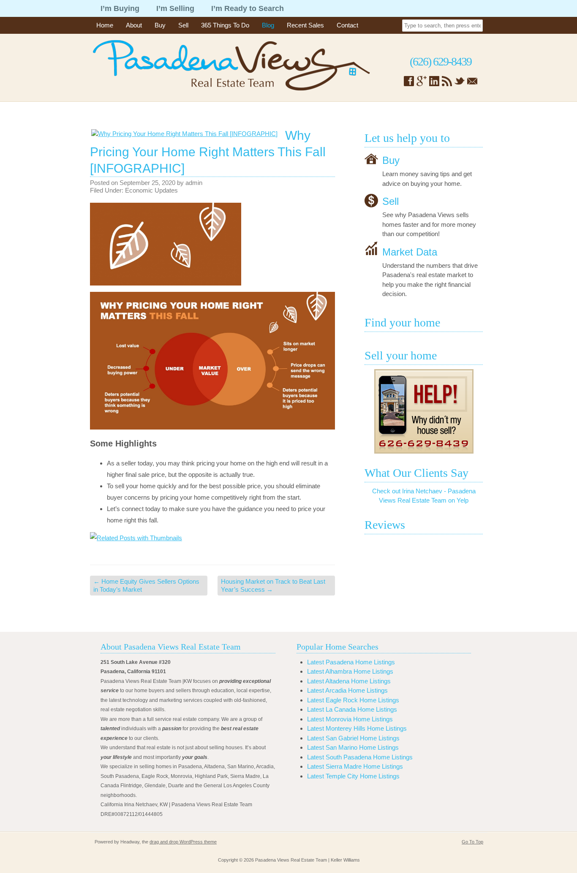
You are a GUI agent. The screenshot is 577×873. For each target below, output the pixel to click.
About (134, 25)
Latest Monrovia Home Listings (350, 719)
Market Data (409, 251)
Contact (347, 25)
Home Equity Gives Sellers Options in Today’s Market (146, 585)
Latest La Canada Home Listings (352, 709)
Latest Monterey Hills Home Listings (357, 728)
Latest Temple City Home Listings (353, 776)
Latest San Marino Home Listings (353, 747)
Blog (268, 25)
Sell (183, 25)
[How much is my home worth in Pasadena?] (424, 411)
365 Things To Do (225, 25)
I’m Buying (120, 8)
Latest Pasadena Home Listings (351, 662)
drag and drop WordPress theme (183, 841)
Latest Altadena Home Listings (349, 681)
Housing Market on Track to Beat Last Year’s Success (273, 585)
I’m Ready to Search (247, 8)
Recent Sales (305, 25)
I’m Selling (175, 8)
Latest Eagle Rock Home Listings (353, 700)
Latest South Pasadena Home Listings (360, 757)
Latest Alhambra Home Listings (350, 671)
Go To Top (472, 841)
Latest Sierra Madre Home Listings (355, 766)
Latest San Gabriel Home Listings (353, 738)
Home (104, 25)
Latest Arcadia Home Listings (347, 690)
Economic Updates (151, 190)
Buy (160, 25)
